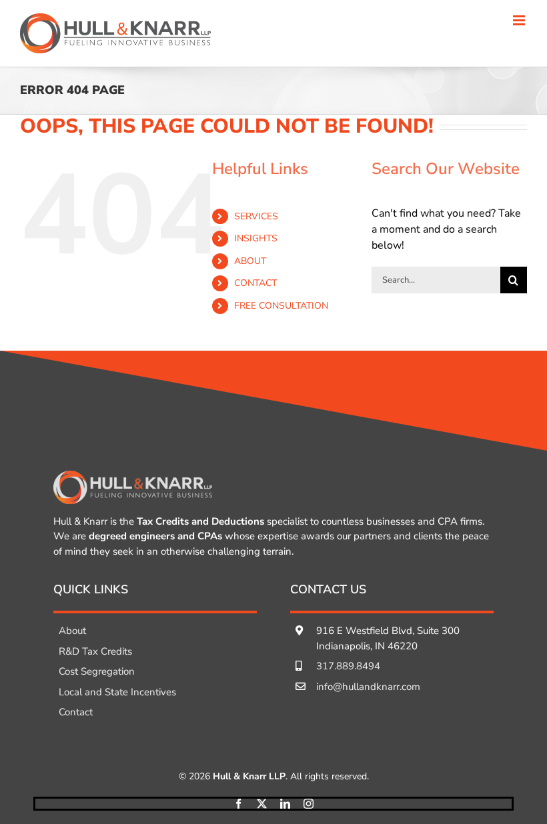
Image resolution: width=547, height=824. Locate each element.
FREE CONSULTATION (281, 305)
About (72, 630)
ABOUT (250, 261)
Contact (76, 712)
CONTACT (255, 283)
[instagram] (309, 804)
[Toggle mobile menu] (520, 20)
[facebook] (238, 804)
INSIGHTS (256, 238)
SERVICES (256, 216)
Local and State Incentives (117, 692)
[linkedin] (285, 804)
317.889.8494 (348, 666)
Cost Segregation (97, 671)
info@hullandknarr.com (368, 686)
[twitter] (262, 804)
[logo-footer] (132, 476)
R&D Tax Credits (95, 651)
